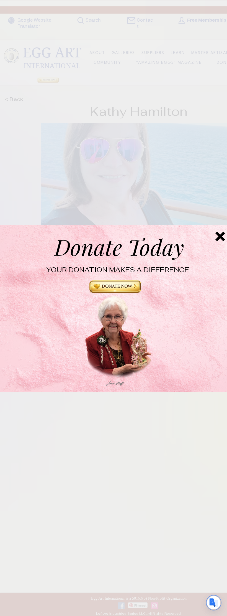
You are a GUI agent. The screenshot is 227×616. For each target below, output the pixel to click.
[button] (115, 289)
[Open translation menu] (213, 602)
